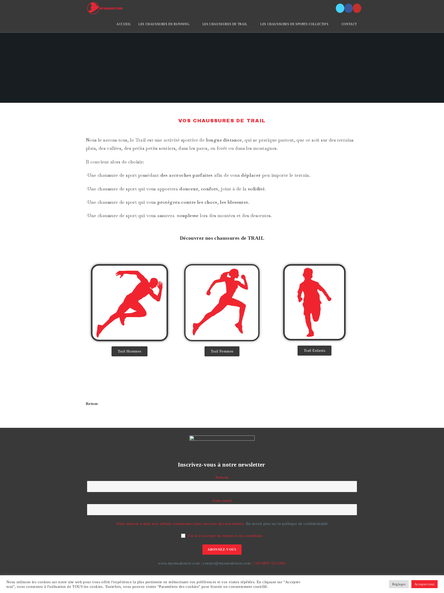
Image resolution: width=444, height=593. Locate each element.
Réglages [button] (399, 584)
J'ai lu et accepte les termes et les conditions (225, 536)
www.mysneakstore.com (179, 563)
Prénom (222, 477)
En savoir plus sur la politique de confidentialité (287, 524)
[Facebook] (348, 8)
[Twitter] (340, 8)
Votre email (222, 500)
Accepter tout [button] (424, 584)
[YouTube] (357, 8)
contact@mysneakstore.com (227, 563)
